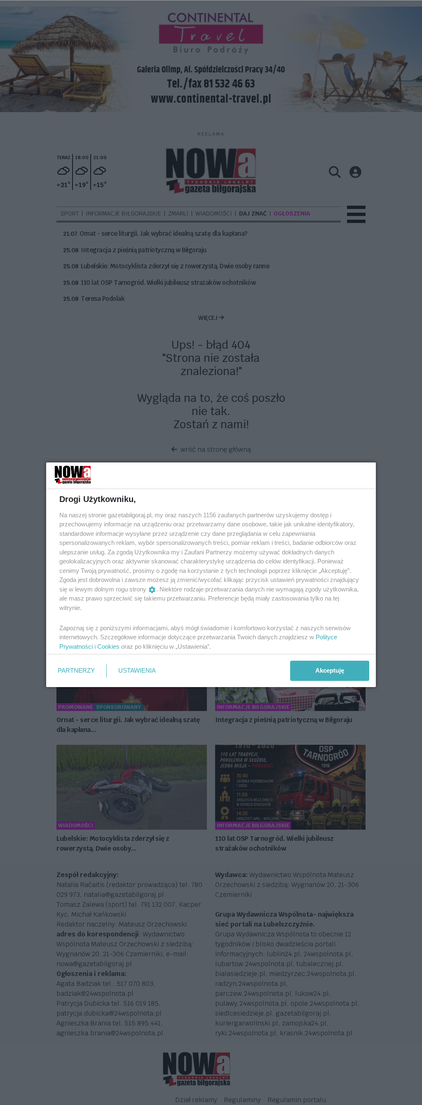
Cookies (108, 646)
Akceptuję (329, 670)
